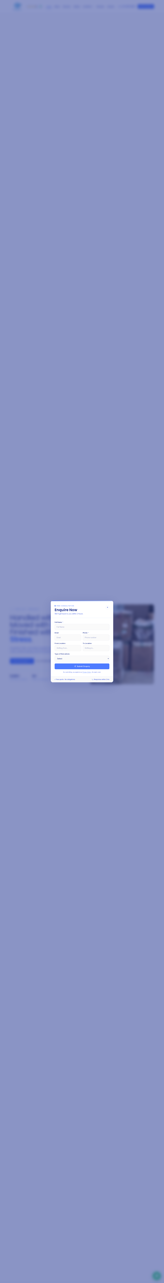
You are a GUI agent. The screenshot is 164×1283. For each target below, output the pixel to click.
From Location (60, 643)
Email (57, 633)
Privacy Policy (87, 672)
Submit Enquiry (83, 666)
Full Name (59, 622)
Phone (86, 633)
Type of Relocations (62, 654)
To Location (87, 643)
